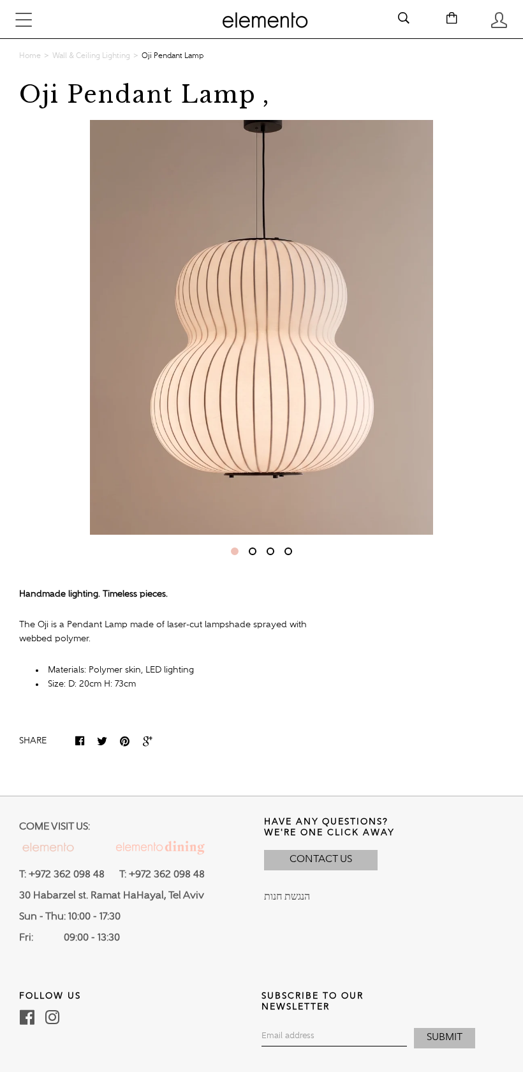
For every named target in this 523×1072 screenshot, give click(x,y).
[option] (261, 327)
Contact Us (321, 859)
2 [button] (252, 551)
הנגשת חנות (287, 897)
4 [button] (288, 551)
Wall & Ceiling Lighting (91, 56)
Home (30, 56)
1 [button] (235, 551)
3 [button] (270, 551)
